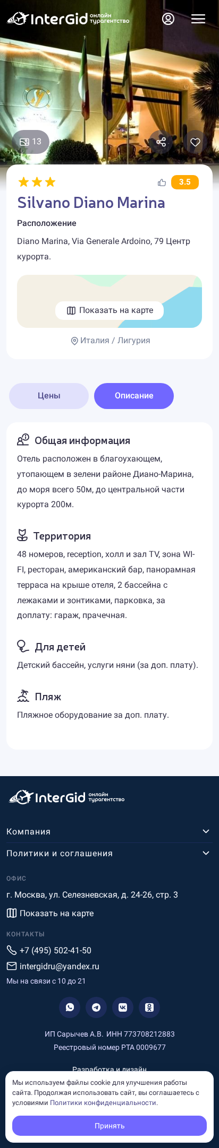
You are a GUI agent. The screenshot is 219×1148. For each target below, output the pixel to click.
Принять (110, 1125)
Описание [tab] (134, 395)
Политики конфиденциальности (103, 1103)
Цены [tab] (49, 395)
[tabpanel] (109, 586)
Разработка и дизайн (109, 1069)
